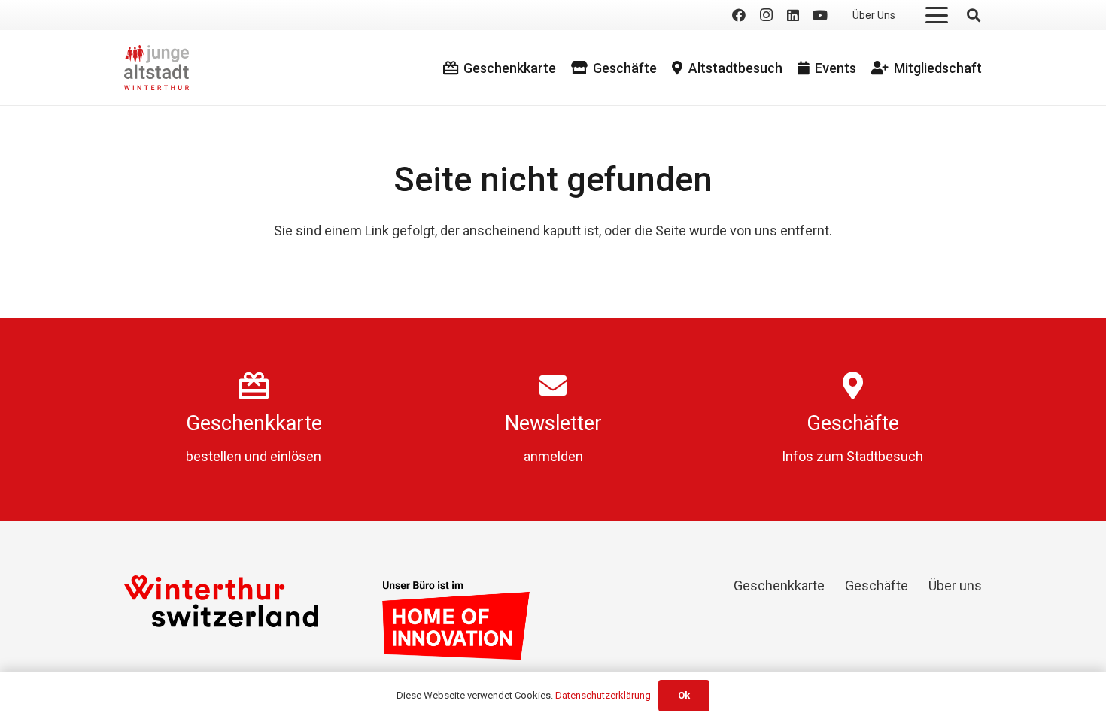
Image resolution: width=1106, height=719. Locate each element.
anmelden (553, 456)
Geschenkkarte (254, 423)
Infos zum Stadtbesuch (852, 456)
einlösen (295, 456)
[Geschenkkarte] (254, 385)
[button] (937, 15)
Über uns (955, 585)
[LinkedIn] (793, 15)
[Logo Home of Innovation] (456, 620)
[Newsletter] (553, 385)
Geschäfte (853, 423)
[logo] (156, 67)
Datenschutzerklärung (603, 695)
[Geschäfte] (853, 385)
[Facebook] (738, 15)
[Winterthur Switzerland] (221, 601)
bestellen (214, 456)
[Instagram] (765, 15)
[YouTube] (820, 15)
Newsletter (553, 423)
